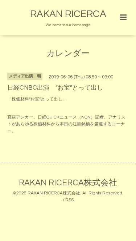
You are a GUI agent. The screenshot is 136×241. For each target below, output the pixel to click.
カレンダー (68, 54)
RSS (69, 200)
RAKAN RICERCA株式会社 (68, 183)
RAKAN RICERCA (68, 14)
